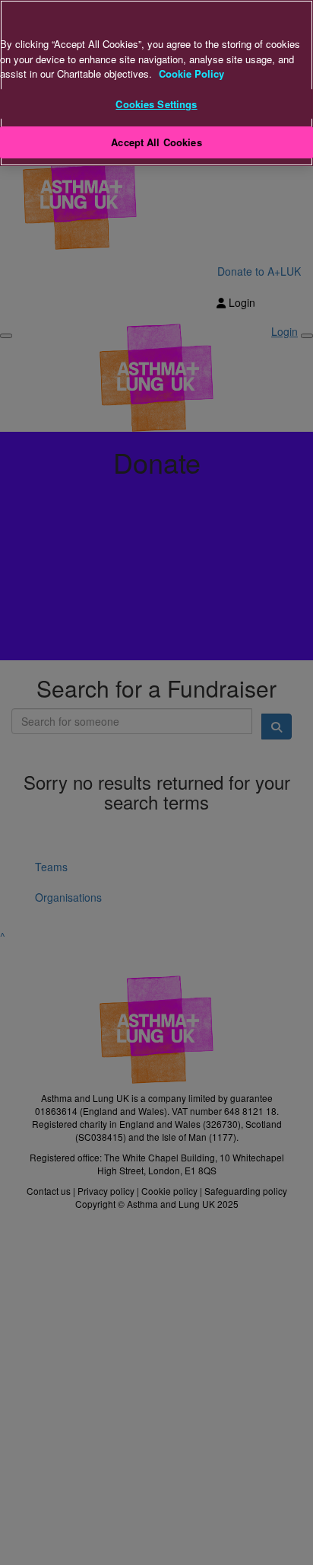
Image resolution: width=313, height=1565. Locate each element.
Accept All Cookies (156, 142)
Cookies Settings (156, 104)
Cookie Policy (191, 73)
